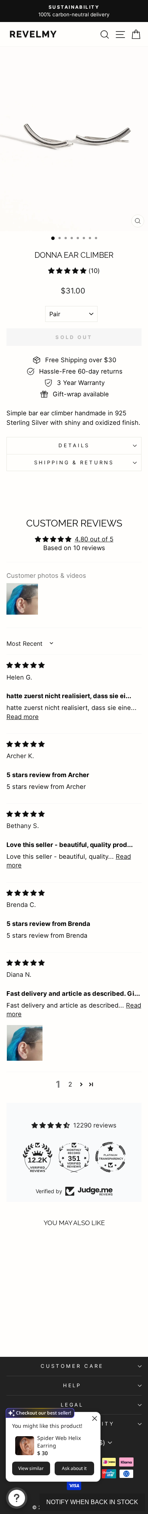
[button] (67, 270)
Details (74, 445)
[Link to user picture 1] (24, 1043)
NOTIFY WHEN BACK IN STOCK (92, 1502)
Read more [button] (22, 717)
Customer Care (72, 1366)
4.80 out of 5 (94, 539)
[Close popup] (93, 1419)
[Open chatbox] (16, 1498)
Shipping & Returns (74, 462)
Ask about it (74, 1468)
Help (72, 1385)
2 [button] (70, 1084)
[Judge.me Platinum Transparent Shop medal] (110, 1157)
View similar (31, 1468)
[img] (25, 665)
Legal (72, 1405)
